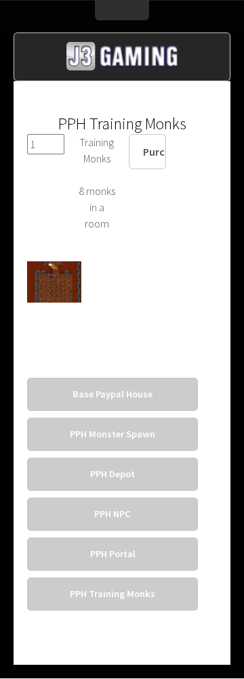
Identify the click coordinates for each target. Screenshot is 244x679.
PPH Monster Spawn (112, 434)
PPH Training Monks (112, 594)
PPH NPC (112, 514)
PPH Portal (113, 554)
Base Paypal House (112, 394)
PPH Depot (112, 474)
